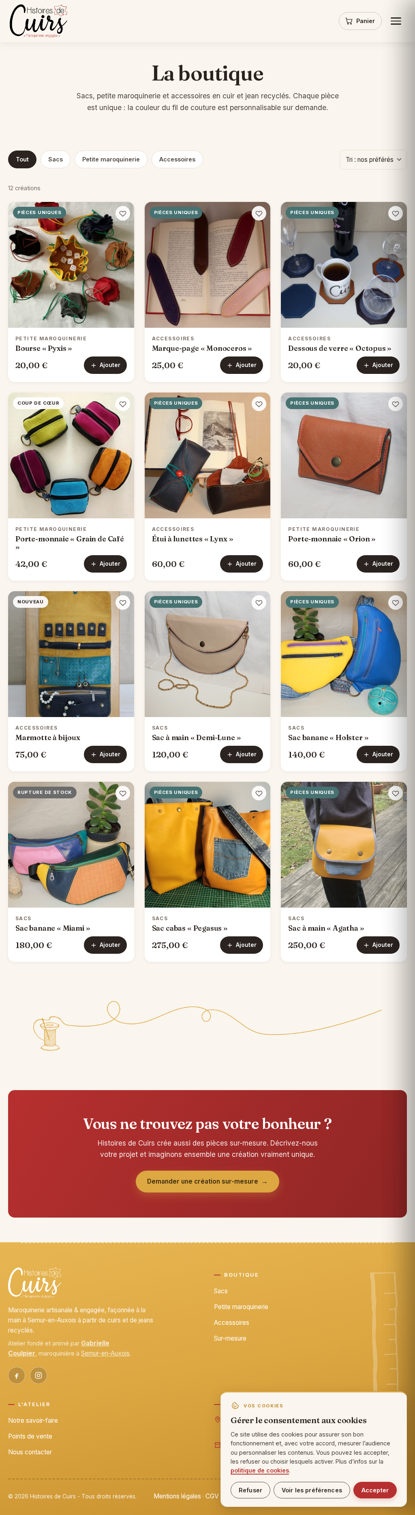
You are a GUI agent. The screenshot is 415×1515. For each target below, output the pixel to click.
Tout (22, 159)
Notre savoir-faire (33, 1420)
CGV (212, 1496)
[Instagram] (38, 1375)
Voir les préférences (312, 1490)
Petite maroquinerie (111, 159)
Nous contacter (30, 1452)
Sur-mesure (230, 1338)
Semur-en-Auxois (105, 1353)
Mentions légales (177, 1496)
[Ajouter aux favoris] (123, 213)
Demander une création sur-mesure (207, 1181)
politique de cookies (260, 1470)
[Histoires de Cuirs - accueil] (38, 21)
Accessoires (177, 159)
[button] (71, 265)
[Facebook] (16, 1375)
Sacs (55, 159)
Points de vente (30, 1436)
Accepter (375, 1490)
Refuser (250, 1490)
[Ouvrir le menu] (396, 21)
